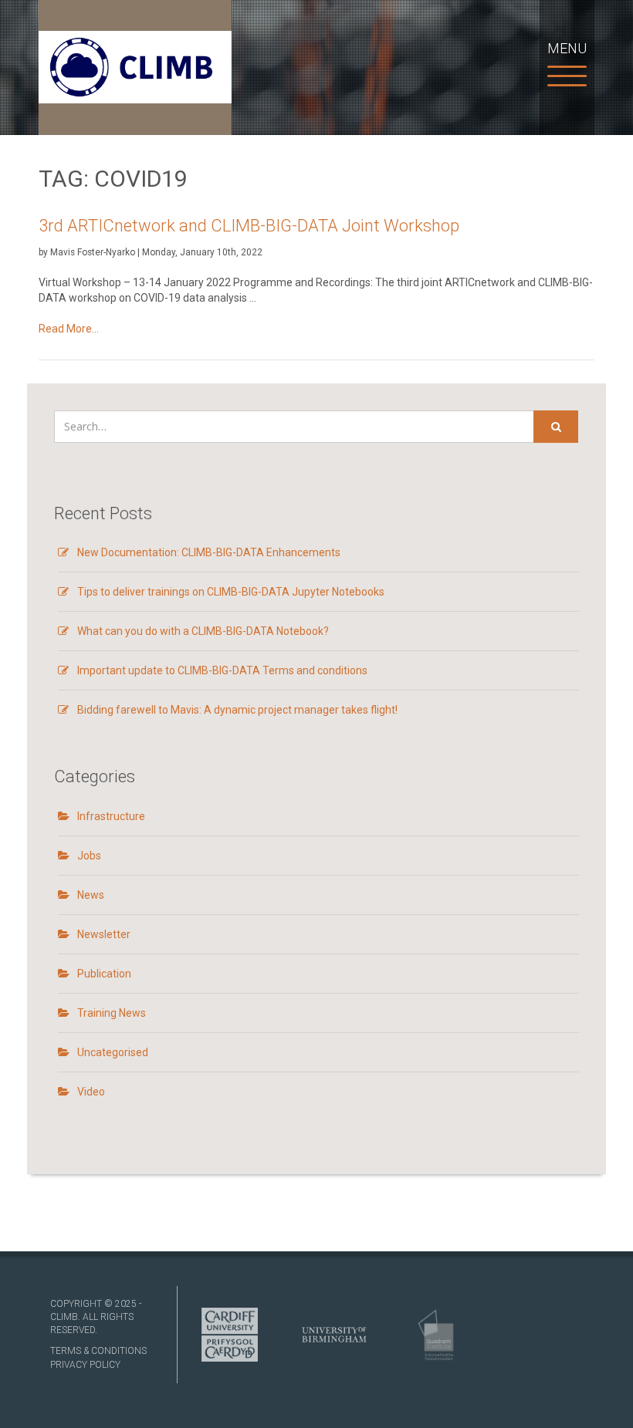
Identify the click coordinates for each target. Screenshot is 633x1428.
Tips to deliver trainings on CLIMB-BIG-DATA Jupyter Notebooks (230, 592)
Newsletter (103, 934)
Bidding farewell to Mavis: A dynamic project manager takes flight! (237, 710)
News (90, 895)
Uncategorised (112, 1052)
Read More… (103, 329)
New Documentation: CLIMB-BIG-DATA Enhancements (208, 552)
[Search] (555, 426)
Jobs (89, 855)
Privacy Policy (85, 1364)
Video (91, 1091)
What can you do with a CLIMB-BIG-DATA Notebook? (203, 631)
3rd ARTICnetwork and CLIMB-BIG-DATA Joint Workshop (249, 225)
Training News (111, 1013)
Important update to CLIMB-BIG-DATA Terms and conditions (222, 670)
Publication (104, 973)
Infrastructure (111, 816)
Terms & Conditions (98, 1350)
